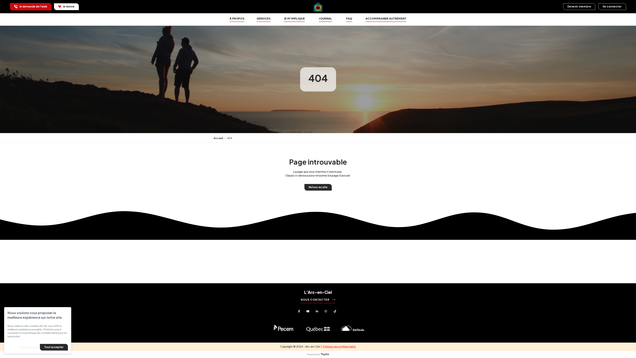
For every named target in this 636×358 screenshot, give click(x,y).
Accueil (218, 138)
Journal (325, 18)
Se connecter (612, 6)
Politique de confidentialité (339, 346)
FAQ (349, 18)
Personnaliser (29, 347)
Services (263, 18)
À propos (237, 18)
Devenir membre (579, 6)
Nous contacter (315, 299)
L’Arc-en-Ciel (318, 292)
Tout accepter (54, 347)
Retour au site (318, 187)
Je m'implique (294, 18)
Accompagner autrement (386, 18)
